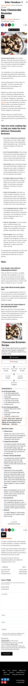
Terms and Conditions (18, 674)
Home (3, 670)
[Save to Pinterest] (5, 24)
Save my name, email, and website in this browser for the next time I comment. (13, 634)
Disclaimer (7, 674)
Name (3, 615)
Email (3, 622)
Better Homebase (8, 19)
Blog (9, 670)
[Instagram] (8, 679)
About (5, 672)
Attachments (4, 638)
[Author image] (14, 16)
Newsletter (22, 670)
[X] (5, 679)
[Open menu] (23, 2)
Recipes (15, 670)
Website (4, 629)
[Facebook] (2, 679)
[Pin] (3, 34)
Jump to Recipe (14, 30)
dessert (3, 102)
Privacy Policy (20, 672)
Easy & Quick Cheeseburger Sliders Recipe (23, 570)
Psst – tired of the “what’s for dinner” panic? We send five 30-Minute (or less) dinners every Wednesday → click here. (12, 421)
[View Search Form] (27, 2)
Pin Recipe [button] (15, 361)
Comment (5, 594)
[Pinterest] (2, 682)
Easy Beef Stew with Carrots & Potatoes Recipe (6, 570)
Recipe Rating (5, 587)
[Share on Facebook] (2, 24)
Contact (11, 672)
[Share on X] (9, 24)
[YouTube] (5, 682)
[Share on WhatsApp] (12, 24)
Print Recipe (15, 357)
